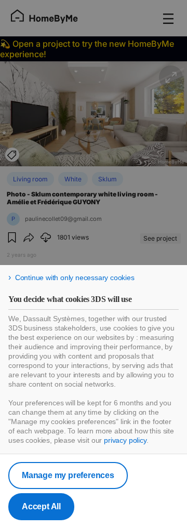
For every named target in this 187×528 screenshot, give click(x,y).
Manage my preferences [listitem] (68, 475)
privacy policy (125, 440)
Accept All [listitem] (41, 506)
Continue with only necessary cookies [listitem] (75, 277)
